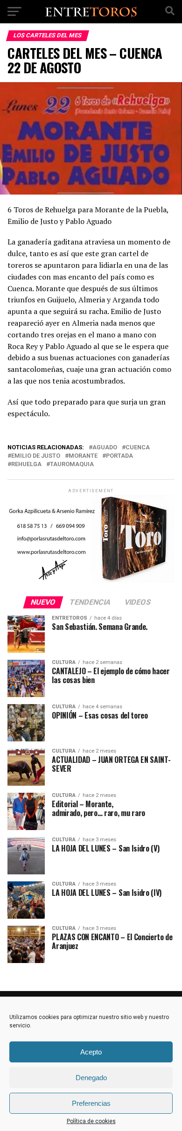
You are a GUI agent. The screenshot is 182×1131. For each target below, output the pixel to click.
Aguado (104, 448)
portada (119, 456)
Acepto (91, 1052)
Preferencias (91, 1103)
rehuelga (26, 464)
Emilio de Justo (35, 456)
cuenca (138, 448)
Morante (83, 456)
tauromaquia (72, 464)
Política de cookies (91, 1121)
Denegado (91, 1078)
